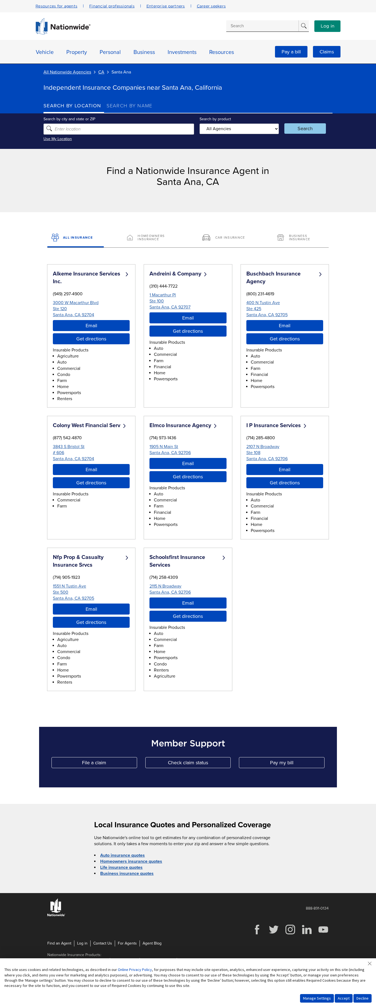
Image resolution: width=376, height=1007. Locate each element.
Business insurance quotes (127, 873)
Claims (327, 52)
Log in (327, 26)
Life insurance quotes (121, 867)
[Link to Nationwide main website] (63, 33)
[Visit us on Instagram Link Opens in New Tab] (290, 933)
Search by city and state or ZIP (69, 119)
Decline (362, 998)
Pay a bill (291, 52)
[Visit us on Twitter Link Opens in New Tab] (273, 933)
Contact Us (102, 943)
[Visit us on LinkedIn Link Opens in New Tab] (306, 933)
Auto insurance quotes (122, 855)
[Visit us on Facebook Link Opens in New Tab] (257, 933)
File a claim (109, 764)
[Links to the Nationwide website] (56, 915)
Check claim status (199, 764)
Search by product (215, 119)
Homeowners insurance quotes (131, 861)
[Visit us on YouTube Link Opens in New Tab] (323, 933)
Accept (344, 998)
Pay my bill (297, 764)
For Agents (127, 943)
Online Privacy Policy (135, 969)
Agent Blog (152, 943)
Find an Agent (59, 943)
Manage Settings (317, 998)
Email (91, 326)
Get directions (91, 339)
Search (305, 128)
